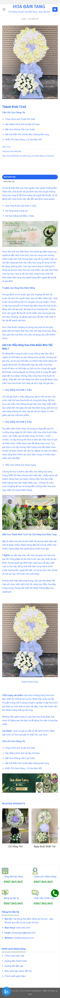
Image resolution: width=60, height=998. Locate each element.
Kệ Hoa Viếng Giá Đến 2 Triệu (19, 215)
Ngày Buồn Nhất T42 (45, 846)
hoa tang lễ (49, 156)
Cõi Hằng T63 (15, 846)
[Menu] (4, 9)
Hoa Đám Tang (29, 6)
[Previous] (2, 834)
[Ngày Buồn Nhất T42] (44, 825)
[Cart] (55, 9)
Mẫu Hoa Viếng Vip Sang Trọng (20, 464)
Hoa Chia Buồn (13, 156)
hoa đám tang (25, 156)
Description (10, 177)
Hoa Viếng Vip (33, 19)
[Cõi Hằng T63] (15, 825)
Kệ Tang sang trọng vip (16, 210)
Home (23, 19)
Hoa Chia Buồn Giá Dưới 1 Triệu (21, 205)
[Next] (58, 834)
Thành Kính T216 (30, 681)
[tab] (30, 177)
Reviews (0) (9, 181)
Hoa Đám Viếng (38, 156)
